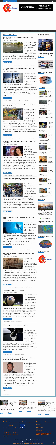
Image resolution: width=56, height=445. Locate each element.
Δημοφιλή (29, 30)
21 (17, 432)
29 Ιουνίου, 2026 (49, 401)
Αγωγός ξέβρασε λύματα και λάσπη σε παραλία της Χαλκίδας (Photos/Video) (18, 38)
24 (8, 434)
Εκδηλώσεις (10, 413)
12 (13, 430)
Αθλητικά (5, 321)
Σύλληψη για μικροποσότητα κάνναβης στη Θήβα (15, 325)
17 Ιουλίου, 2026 (12, 401)
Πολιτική (36, 30)
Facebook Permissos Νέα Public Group (44, 431)
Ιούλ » (7, 436)
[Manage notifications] (53, 442)
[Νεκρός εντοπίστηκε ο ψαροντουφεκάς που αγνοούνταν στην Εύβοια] (13, 222)
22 (4, 434)
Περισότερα (41, 30)
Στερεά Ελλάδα (20, 30)
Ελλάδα (25, 30)
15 (4, 432)
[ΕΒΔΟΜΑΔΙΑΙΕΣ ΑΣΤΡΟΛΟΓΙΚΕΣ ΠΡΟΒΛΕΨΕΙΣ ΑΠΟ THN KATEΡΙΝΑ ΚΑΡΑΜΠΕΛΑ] (13, 146)
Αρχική (7, 30)
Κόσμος (33, 30)
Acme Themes (40, 443)
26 (13, 434)
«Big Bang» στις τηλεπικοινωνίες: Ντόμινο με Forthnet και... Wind (19, 100)
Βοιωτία (10, 30)
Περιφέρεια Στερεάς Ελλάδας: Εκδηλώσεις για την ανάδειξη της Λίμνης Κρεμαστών (19, 104)
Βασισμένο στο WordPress (18, 443)
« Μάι (4, 436)
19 (13, 432)
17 (8, 432)
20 (15, 432)
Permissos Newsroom (13, 40)
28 (17, 434)
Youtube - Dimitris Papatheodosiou (43, 433)
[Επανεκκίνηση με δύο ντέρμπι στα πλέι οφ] (13, 294)
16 (6, 432)
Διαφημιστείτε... (39, 427)
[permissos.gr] (3, 30)
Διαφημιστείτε (45, 30)
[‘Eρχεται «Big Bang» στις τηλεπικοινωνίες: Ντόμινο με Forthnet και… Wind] (13, 73)
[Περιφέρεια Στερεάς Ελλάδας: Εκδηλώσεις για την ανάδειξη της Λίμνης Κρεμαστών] (13, 109)
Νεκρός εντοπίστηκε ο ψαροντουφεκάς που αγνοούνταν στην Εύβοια (18, 218)
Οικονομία (5, 100)
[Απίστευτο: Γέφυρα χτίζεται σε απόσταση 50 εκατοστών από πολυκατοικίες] (13, 258)
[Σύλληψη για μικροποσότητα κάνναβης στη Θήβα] (13, 329)
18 (10, 432)
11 (10, 430)
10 (8, 430)
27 (15, 434)
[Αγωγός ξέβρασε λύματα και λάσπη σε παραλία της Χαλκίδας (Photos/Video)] (13, 42)
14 (17, 430)
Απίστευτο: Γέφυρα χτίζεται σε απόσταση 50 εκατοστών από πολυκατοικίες (18, 254)
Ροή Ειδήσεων (14, 30)
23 (6, 434)
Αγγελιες (2, 413)
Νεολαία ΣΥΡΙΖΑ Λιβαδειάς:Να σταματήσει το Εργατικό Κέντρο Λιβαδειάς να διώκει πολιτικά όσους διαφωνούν (19, 358)
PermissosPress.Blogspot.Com (42, 434)
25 (10, 434)
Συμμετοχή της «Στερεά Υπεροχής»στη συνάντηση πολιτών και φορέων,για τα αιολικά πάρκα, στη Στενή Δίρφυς (19, 179)
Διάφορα (5, 175)
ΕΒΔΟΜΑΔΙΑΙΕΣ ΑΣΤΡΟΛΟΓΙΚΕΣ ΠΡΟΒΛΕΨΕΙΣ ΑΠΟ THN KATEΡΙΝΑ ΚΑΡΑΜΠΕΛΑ (19, 142)
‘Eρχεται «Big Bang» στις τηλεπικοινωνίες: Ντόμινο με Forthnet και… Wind (19, 69)
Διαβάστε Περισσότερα (7, 62)
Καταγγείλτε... (39, 424)
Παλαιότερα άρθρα (7, 394)
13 (15, 430)
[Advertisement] (28, 21)
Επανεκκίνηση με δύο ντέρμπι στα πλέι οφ (13, 290)
